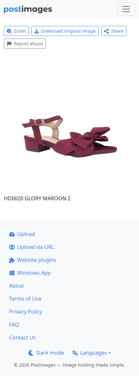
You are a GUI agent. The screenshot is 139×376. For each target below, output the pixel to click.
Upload (26, 234)
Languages (93, 352)
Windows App (34, 272)
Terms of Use (25, 298)
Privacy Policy (25, 311)
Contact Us (22, 337)
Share (117, 31)
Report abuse (28, 43)
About (16, 285)
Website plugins (36, 259)
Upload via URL (35, 246)
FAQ (14, 324)
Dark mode (50, 352)
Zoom (20, 31)
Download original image (68, 31)
